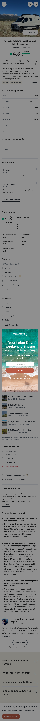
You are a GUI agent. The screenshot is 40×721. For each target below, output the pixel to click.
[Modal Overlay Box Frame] (20, 360)
